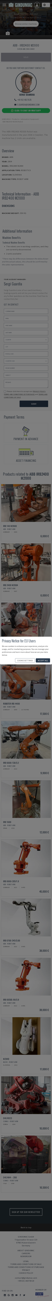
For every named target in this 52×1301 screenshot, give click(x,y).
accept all (43, 660)
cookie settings (25, 660)
